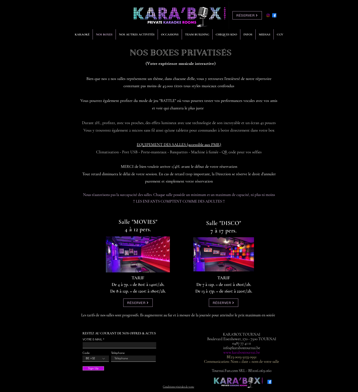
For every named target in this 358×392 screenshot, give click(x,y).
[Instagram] (268, 15)
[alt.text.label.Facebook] (274, 15)
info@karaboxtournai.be (241, 347)
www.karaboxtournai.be (241, 352)
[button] (137, 34)
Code (86, 352)
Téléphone (118, 352)
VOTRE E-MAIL (92, 339)
